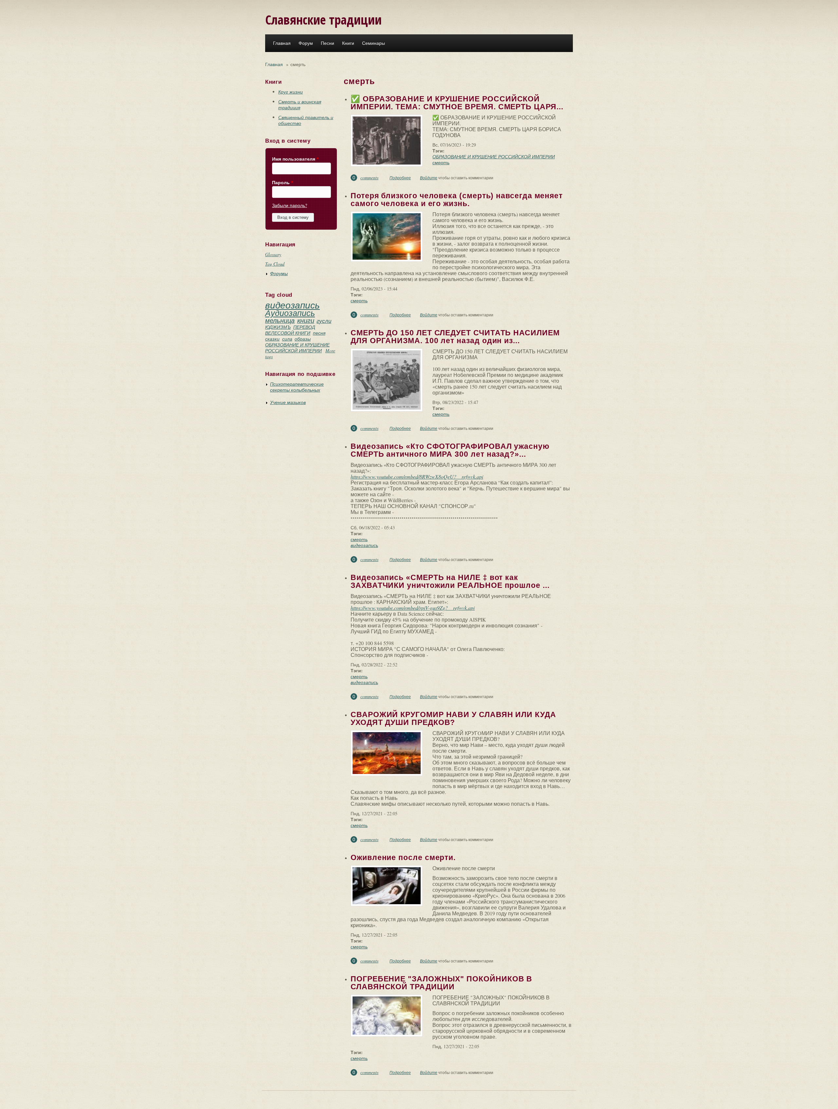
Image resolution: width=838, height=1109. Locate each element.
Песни (327, 43)
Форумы (279, 273)
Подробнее (400, 177)
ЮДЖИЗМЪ (278, 327)
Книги (348, 43)
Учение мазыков (288, 402)
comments (369, 177)
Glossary (273, 254)
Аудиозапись (290, 312)
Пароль (282, 182)
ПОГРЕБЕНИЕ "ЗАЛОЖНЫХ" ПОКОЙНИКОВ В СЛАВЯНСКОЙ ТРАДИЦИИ (441, 983)
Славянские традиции (323, 19)
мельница (280, 320)
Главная (282, 43)
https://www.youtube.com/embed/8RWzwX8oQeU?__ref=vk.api (417, 476)
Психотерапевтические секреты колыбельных (297, 387)
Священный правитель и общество (305, 120)
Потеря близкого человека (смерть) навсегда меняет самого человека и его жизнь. (457, 199)
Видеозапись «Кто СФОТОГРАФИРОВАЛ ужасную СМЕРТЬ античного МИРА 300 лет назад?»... (450, 450)
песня (319, 333)
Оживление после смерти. (403, 857)
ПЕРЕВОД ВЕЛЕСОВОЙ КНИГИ (290, 330)
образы (303, 339)
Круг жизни (290, 92)
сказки (272, 339)
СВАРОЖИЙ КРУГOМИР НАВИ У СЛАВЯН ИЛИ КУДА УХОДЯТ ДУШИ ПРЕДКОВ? (453, 718)
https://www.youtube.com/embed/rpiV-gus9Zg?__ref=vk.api (413, 607)
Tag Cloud (274, 264)
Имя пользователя (295, 159)
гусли (324, 321)
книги (305, 320)
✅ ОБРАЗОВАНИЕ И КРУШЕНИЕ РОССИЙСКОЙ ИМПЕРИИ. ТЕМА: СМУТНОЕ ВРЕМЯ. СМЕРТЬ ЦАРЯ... (457, 103)
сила (287, 339)
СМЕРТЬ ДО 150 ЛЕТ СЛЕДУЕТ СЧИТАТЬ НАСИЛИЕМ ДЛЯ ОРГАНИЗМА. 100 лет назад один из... (455, 336)
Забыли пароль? (289, 205)
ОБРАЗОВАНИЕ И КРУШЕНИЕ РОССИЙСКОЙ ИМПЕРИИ (297, 348)
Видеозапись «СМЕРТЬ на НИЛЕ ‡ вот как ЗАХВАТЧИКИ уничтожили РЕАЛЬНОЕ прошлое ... (450, 581)
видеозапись (292, 305)
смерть (440, 162)
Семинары (373, 43)
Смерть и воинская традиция (299, 104)
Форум (306, 43)
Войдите (428, 177)
